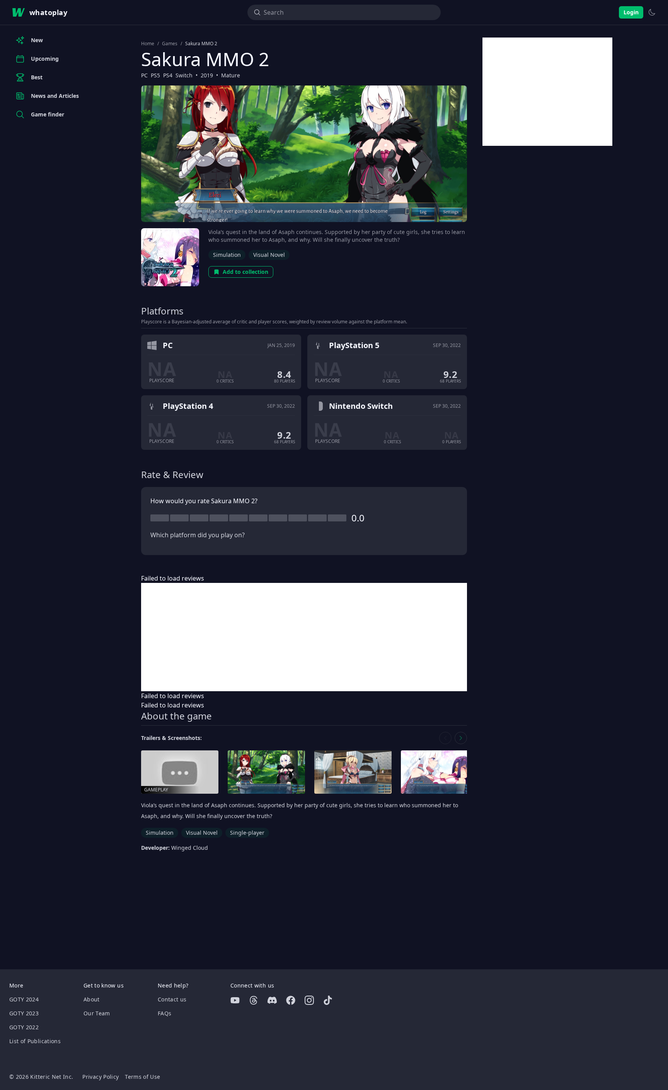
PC (144, 75)
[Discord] (272, 1000)
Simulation (227, 254)
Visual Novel (269, 254)
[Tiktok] (327, 1000)
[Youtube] (235, 1000)
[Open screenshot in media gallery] (266, 772)
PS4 (167, 75)
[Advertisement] (304, 637)
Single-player (247, 832)
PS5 (155, 75)
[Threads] (253, 1000)
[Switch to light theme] (652, 12)
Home (147, 44)
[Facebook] (290, 1000)
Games (169, 44)
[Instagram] (309, 1000)
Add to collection (245, 271)
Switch (184, 75)
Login (631, 12)
